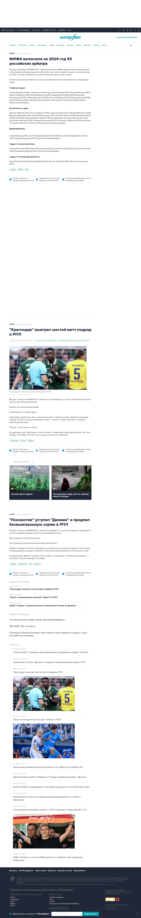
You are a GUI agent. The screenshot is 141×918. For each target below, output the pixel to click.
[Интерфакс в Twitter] (57, 908)
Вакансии (52, 871)
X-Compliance (14, 899)
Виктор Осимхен (27, 283)
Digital (78, 45)
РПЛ (31, 564)
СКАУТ (12, 901)
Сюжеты (96, 45)
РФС (27, 170)
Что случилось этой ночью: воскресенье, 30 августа (54, 228)
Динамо (13, 564)
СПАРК (12, 897)
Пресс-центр (40, 871)
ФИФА (20, 170)
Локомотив (14, 283)
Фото (104, 45)
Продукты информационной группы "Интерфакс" (42, 890)
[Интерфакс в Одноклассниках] (67, 908)
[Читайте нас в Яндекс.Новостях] (50, 908)
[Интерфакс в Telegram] (54, 908)
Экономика (42, 45)
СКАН (51, 899)
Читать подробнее (76, 271)
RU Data (52, 901)
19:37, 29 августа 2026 (23, 324)
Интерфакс (70, 37)
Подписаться (91, 914)
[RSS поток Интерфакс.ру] (64, 908)
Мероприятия (79, 871)
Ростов (23, 441)
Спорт (51, 45)
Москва (70, 45)
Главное (12, 45)
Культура (60, 45)
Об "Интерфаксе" (23, 30)
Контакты (13, 871)
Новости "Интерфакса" (56, 897)
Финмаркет (62, 30)
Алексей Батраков (42, 283)
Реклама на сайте (64, 871)
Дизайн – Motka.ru (111, 909)
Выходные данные (111, 907)
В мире (32, 45)
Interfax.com (36, 30)
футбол (13, 170)
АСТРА (12, 906)
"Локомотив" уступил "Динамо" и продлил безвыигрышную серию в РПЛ (62, 341)
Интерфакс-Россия (49, 30)
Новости (87, 45)
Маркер (12, 904)
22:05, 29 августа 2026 (23, 514)
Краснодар (14, 441)
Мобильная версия (8, 30)
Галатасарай (56, 283)
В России (22, 45)
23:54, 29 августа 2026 (23, 199)
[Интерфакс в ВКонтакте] (60, 908)
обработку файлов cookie (107, 884)
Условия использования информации (117, 905)
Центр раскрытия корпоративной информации (64, 904)
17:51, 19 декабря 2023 (23, 54)
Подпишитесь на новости (31, 914)
